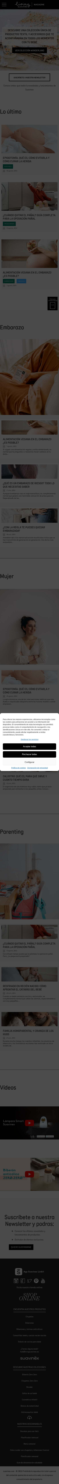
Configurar (29, 762)
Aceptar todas (29, 746)
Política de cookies (18, 768)
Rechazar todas (29, 754)
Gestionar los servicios (29, 740)
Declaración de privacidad (37, 768)
